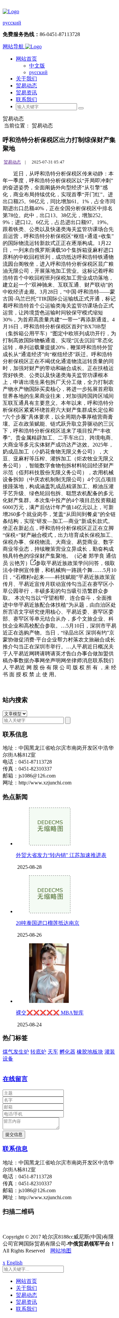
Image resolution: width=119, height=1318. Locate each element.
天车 (53, 1052)
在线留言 (15, 1078)
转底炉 (38, 1052)
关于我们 (26, 78)
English (14, 1262)
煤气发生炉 (16, 1052)
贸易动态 (26, 85)
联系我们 (26, 99)
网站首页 (26, 59)
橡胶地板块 (90, 1052)
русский (12, 22)
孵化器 (67, 1052)
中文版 (37, 66)
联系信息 (15, 1148)
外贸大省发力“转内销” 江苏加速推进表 (61, 855)
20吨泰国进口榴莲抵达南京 (47, 923)
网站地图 (60, 1250)
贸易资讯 (26, 92)
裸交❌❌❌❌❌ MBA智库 (50, 1012)
